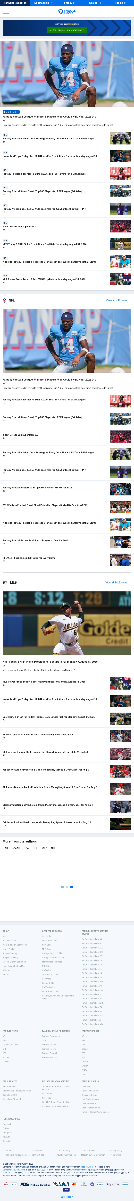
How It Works (8, 949)
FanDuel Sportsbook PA (92, 1007)
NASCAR (85, 1066)
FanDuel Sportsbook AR (92, 939)
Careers (9, 1151)
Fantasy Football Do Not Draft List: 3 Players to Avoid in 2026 (35, 540)
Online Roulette (89, 1103)
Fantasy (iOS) (9, 1086)
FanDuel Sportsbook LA (92, 977)
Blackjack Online (89, 1095)
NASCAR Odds (48, 987)
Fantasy (67, 2)
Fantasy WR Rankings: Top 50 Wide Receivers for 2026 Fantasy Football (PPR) (44, 209)
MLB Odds (46, 949)
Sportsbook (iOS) (10, 1095)
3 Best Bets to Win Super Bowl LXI (20, 226)
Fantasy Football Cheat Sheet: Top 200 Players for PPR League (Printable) (42, 191)
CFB (83, 1053)
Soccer (6, 1057)
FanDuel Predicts (50, 1057)
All (6, 848)
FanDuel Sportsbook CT (92, 956)
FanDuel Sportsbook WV (92, 1024)
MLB (44, 848)
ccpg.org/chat (87, 1167)
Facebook (7, 1124)
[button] (67, 30)
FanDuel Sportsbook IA (92, 965)
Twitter (6, 1128)
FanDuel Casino (49, 1045)
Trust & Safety (64, 1151)
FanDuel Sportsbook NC (92, 990)
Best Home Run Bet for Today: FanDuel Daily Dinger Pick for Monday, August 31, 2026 (49, 717)
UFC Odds (46, 979)
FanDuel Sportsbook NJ (92, 994)
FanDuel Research (15, 2)
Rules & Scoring (10, 953)
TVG (44, 1040)
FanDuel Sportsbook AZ (92, 943)
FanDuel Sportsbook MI (92, 986)
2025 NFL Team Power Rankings (56, 1102)
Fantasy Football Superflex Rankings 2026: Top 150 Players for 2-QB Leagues (44, 174)
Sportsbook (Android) (12, 1099)
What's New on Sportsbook (15, 945)
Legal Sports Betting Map (14, 966)
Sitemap (6, 974)
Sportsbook (41, 2)
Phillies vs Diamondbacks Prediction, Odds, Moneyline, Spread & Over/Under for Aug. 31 (51, 787)
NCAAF (16, 848)
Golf (83, 1057)
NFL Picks (46, 1098)
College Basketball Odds (53, 957)
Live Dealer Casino (90, 1099)
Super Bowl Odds (50, 940)
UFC (4, 1053)
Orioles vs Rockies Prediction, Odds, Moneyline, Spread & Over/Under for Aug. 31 (47, 822)
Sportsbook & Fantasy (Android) (17, 1091)
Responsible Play (10, 957)
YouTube (6, 1137)
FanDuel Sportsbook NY (92, 999)
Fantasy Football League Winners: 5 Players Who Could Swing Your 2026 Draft (50, 116)
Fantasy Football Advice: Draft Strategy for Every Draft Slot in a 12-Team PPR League (48, 138)
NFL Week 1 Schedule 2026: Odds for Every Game (29, 558)
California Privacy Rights (16, 1155)
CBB (84, 1074)
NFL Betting (47, 1094)
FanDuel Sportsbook (51, 1036)
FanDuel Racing (49, 1049)
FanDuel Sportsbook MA (92, 982)
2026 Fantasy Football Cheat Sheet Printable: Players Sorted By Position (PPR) (45, 505)
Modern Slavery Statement (14, 962)
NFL (53, 848)
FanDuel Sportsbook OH (92, 1003)
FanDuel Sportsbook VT (92, 1020)
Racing (119, 2)
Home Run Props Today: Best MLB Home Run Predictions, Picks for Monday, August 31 (50, 156)
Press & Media (116, 1155)
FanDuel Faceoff (49, 1053)
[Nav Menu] (6, 12)
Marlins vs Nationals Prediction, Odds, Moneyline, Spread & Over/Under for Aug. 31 (48, 805)
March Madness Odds (52, 962)
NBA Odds (46, 945)
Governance (37, 1151)
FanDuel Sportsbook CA (92, 948)
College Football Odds (52, 953)
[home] (66, 11)
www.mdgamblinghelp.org (82, 1170)
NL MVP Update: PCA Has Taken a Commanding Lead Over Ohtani (38, 734)
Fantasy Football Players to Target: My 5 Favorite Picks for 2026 (37, 487)
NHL (35, 848)
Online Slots (87, 1086)
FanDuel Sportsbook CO (92, 952)
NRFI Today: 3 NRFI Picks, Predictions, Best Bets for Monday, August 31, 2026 (44, 244)
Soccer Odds (48, 983)
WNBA (84, 1070)
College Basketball (11, 1045)
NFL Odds (46, 936)
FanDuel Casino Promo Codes (95, 1112)
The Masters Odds (50, 974)
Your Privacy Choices (66, 1155)
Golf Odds (46, 970)
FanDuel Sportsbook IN (92, 973)
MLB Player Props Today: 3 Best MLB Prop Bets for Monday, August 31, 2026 (44, 279)
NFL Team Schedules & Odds (55, 1106)
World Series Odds (50, 991)
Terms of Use (38, 1155)
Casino (93, 2)
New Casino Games (91, 1091)
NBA (26, 848)
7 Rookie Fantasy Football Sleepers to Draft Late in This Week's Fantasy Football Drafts (49, 262)
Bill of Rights (89, 1151)
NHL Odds (46, 966)
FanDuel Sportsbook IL (91, 969)
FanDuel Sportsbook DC (92, 960)
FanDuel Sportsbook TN (92, 1011)
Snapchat (7, 1141)
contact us (94, 1176)
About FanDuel (9, 940)
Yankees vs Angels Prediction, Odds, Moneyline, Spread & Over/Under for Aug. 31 (47, 769)
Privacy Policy (116, 1151)
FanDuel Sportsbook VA (92, 1016)
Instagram (7, 1132)
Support (6, 936)
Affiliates (6, 970)
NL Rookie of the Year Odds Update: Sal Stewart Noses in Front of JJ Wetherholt (46, 752)
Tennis (85, 1062)
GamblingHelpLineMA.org (14, 1170)
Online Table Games (91, 1108)
